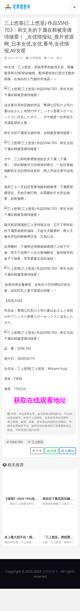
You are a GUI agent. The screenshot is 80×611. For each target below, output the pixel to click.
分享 (38, 451)
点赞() (69, 451)
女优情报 (35, 58)
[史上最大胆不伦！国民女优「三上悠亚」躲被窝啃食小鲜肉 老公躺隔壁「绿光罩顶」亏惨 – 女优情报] (21, 520)
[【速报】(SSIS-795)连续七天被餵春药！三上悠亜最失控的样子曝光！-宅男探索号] (21, 482)
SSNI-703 (16, 442)
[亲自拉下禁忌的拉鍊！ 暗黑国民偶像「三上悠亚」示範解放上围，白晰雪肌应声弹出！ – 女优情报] (59, 482)
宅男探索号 (50, 571)
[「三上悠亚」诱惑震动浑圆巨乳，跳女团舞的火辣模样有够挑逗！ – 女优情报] (59, 520)
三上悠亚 (37, 442)
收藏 (53, 451)
